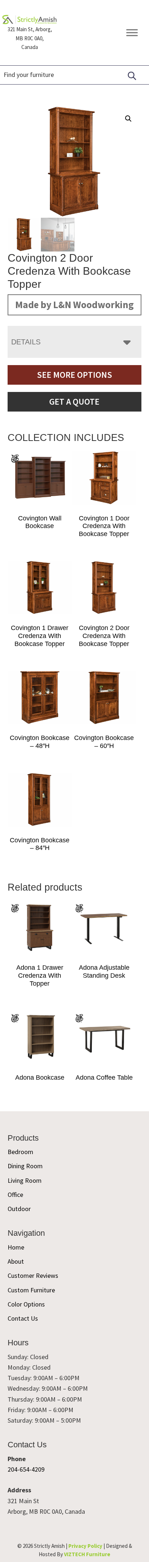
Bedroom (20, 1152)
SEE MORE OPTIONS (74, 374)
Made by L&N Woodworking (74, 304)
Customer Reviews (33, 1275)
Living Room (25, 1180)
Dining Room (25, 1166)
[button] (128, 118)
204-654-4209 (26, 1469)
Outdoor (19, 1209)
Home (16, 1247)
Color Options (26, 1304)
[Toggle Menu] (132, 32)
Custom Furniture (31, 1290)
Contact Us (23, 1318)
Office (15, 1194)
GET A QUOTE (74, 401)
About (16, 1261)
